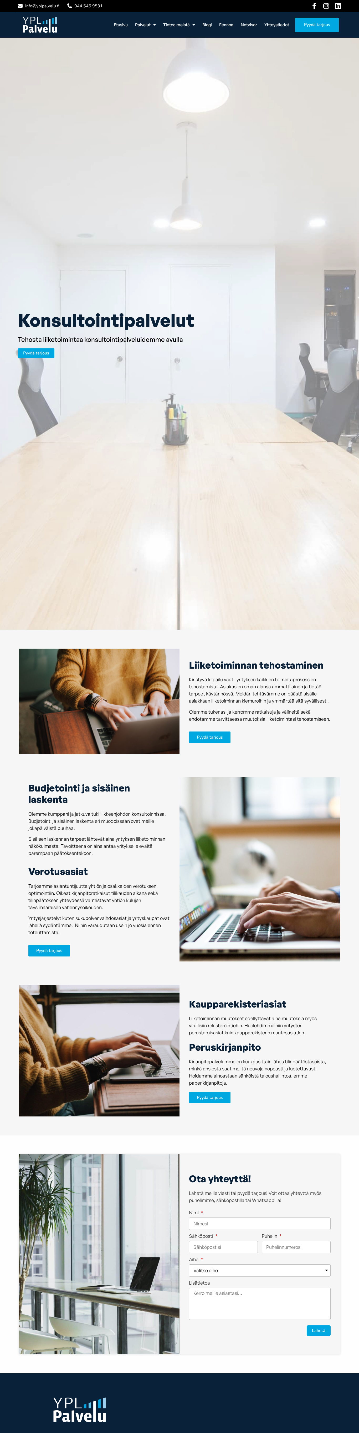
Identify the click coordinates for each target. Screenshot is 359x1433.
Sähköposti (201, 1236)
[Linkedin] (338, 6)
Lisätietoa (199, 1283)
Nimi (194, 1212)
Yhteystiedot (276, 24)
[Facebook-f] (314, 6)
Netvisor (249, 24)
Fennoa (226, 24)
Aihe (194, 1259)
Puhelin (270, 1236)
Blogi (207, 24)
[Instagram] (326, 6)
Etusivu (121, 24)
